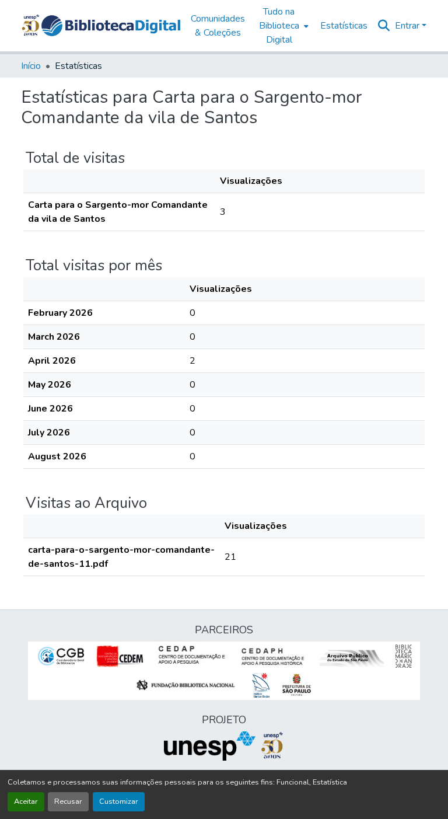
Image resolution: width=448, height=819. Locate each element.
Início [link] (31, 66)
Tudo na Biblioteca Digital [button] (279, 25)
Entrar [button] (408, 25)
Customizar (118, 801)
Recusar (68, 801)
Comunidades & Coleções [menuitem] (218, 25)
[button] (110, 25)
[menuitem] (283, 25)
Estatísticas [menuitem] (344, 25)
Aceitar (26, 801)
